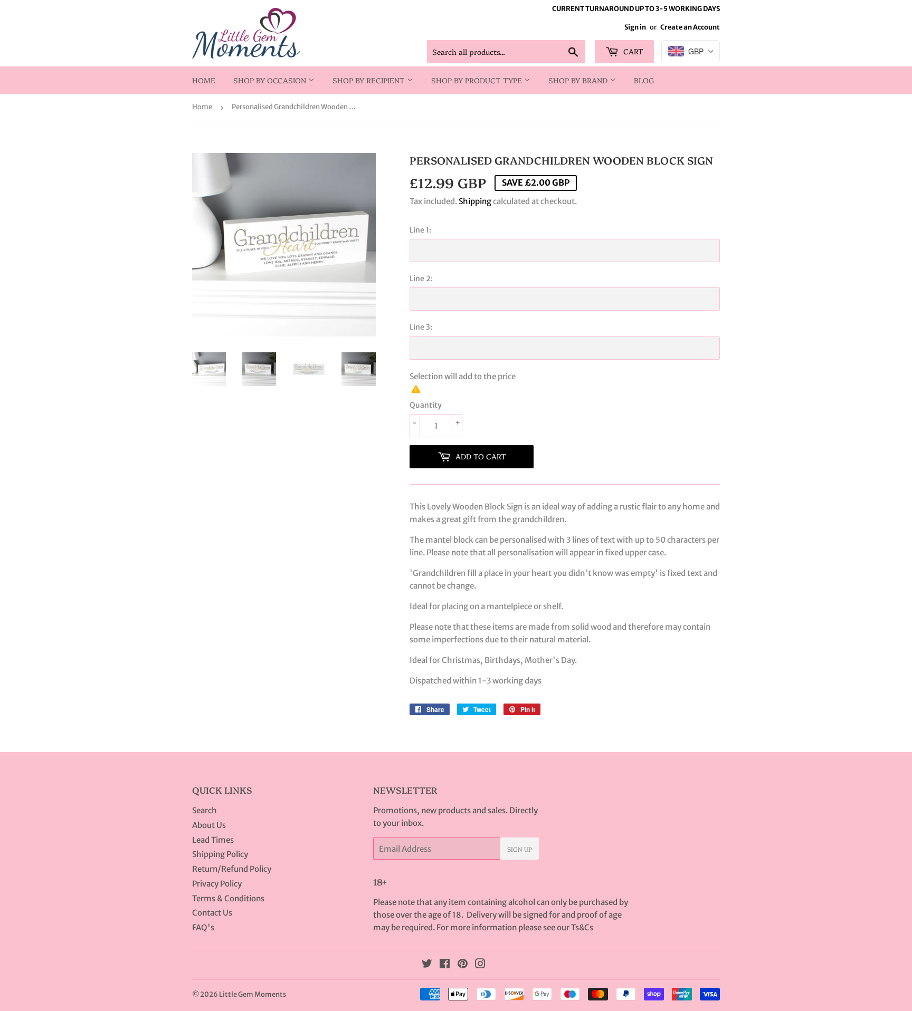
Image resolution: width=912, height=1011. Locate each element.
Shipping (475, 201)
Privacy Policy (217, 884)
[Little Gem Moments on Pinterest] (462, 965)
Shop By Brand (579, 80)
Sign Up (519, 848)
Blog (644, 80)
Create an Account (690, 27)
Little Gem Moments (252, 994)
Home (203, 80)
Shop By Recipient (369, 80)
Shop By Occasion (270, 80)
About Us (209, 825)
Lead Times (213, 840)
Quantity (426, 405)
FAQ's (203, 927)
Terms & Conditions (228, 898)
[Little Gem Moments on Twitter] (427, 965)
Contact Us (212, 913)
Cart (632, 51)
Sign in (635, 27)
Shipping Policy (220, 854)
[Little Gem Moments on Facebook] (444, 965)
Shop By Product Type (477, 80)
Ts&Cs (582, 927)
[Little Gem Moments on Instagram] (480, 965)
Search (204, 810)
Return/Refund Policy (231, 869)
